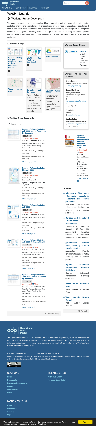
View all (84, 311)
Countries (21, 8)
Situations (7, 8)
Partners (45, 8)
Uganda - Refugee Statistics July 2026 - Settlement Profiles (34, 241)
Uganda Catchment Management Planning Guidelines (77, 267)
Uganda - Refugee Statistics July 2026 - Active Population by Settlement (34, 131)
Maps (9, 392)
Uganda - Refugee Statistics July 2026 (33, 206)
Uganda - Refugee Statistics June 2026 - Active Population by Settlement (34, 276)
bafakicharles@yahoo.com (77, 124)
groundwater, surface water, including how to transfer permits (77, 245)
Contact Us (12, 408)
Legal (9, 414)
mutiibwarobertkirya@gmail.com (76, 102)
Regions (33, 8)
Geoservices (12, 389)
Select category (15, 124)
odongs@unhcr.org (74, 86)
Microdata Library (55, 376)
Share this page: (28, 162)
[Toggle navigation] (92, 3)
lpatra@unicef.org (74, 115)
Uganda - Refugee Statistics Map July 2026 (33, 169)
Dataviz (10, 386)
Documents (12, 380)
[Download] (13, 134)
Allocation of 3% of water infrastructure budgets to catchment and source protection (77, 197)
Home (9, 376)
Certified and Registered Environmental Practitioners (77, 220)
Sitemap (10, 411)
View (36, 138)
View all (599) (53, 313)
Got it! (85, 422)
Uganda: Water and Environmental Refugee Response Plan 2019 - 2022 (83, 141)
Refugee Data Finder (56, 380)
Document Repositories (17, 383)
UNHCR (83, 51)
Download (28, 138)
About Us (11, 405)
